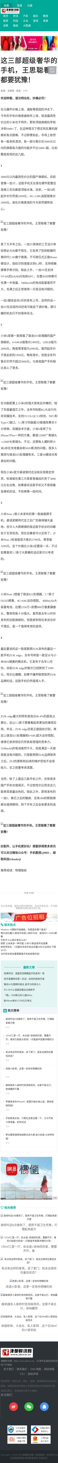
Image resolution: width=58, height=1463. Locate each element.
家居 (5, 20)
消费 (5, 25)
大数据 (27, 25)
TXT (22, 1374)
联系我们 (22, 1369)
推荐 (8, 1110)
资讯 (15, 16)
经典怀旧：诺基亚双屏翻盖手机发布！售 (24, 973)
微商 (15, 25)
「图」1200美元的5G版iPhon (18, 995)
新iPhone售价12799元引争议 (18, 1001)
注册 (29, 5)
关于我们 (8, 1369)
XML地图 (35, 1369)
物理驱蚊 (21, 870)
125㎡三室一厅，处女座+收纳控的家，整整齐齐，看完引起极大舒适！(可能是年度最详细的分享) (30, 1039)
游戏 (35, 20)
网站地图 (49, 1369)
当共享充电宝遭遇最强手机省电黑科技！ (21, 954)
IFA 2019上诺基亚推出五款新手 (19, 990)
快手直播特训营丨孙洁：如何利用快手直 (24, 979)
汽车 (25, 16)
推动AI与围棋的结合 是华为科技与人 (22, 984)
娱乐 (35, 16)
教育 (45, 16)
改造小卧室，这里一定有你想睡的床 (24, 1068)
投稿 (6, 5)
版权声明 (33, 1374)
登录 (19, 5)
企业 (25, 20)
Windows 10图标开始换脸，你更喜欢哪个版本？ (24, 929)
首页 (5, 16)
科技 (15, 20)
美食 (45, 20)
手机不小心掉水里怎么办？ (14, 940)
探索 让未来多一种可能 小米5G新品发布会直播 (24, 943)
